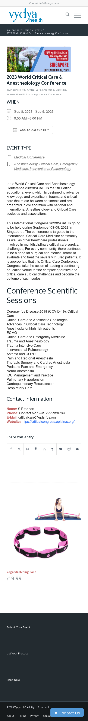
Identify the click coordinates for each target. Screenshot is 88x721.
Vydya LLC (20, 707)
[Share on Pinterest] (36, 449)
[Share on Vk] (61, 449)
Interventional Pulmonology (22, 94)
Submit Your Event (18, 627)
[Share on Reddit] (69, 449)
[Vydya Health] (36, 15)
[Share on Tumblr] (52, 449)
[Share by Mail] (77, 449)
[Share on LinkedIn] (44, 449)
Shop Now (13, 680)
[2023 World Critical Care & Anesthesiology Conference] (39, 59)
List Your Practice (17, 653)
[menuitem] (65, 15)
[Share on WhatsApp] (27, 449)
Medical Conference (50, 94)
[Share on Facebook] (11, 449)
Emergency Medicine (54, 89)
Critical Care (34, 89)
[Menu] (75, 15)
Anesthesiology (17, 89)
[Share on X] (19, 449)
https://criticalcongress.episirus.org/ (48, 421)
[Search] (65, 15)
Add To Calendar (32, 130)
